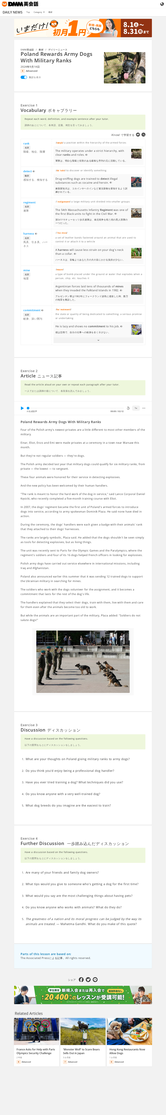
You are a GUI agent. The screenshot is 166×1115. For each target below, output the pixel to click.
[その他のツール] (144, 408)
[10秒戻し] (128, 408)
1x (136, 408)
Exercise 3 (29, 725)
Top (28, 12)
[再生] (22, 408)
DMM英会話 (27, 49)
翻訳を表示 (35, 77)
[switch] (24, 77)
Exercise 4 (29, 838)
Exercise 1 (29, 105)
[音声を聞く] (86, 155)
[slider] (28, 408)
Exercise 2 (29, 371)
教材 (50, 12)
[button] (98, 340)
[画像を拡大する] (124, 67)
